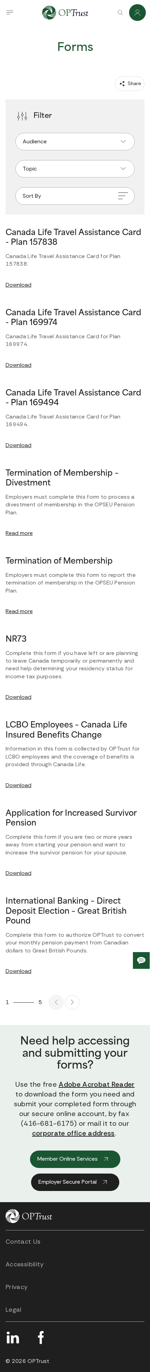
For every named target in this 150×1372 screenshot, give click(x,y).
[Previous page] (56, 1002)
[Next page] (72, 1002)
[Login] (137, 12)
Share (133, 83)
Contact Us (23, 1241)
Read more (19, 533)
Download (18, 284)
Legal (14, 1309)
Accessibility (25, 1264)
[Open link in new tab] (13, 1337)
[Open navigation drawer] (9, 12)
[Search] (120, 12)
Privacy (17, 1287)
